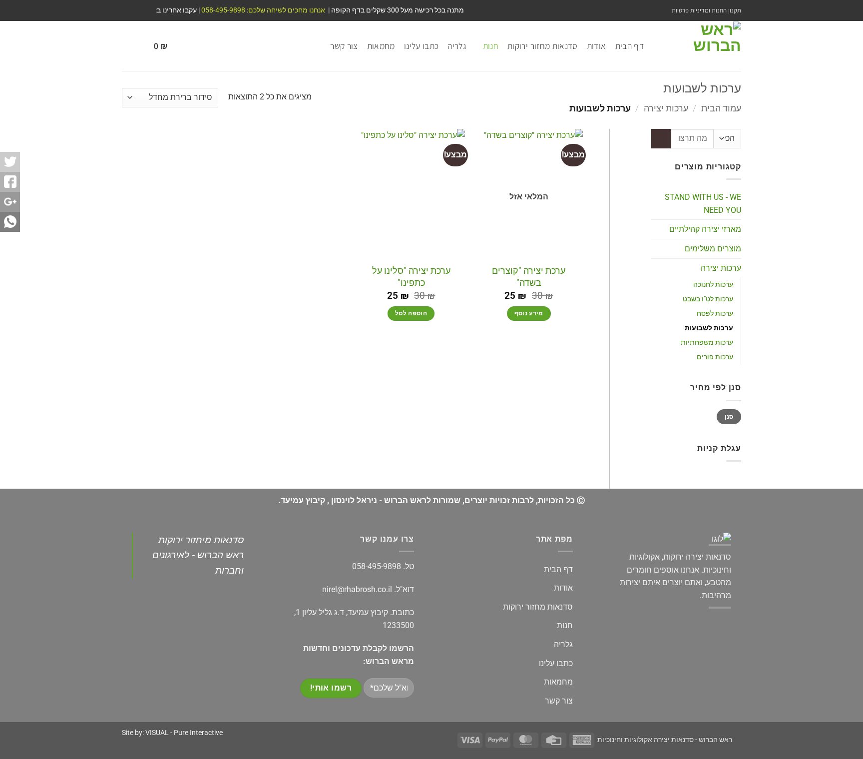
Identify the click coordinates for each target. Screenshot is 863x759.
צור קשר (344, 45)
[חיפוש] (127, 46)
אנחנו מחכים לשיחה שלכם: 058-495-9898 (262, 10)
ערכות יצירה (666, 108)
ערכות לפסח (715, 313)
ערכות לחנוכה (713, 284)
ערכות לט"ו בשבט (708, 299)
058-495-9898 (376, 566)
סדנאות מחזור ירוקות (542, 45)
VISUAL (157, 733)
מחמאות (381, 45)
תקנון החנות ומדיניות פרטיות (706, 10)
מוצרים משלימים (713, 248)
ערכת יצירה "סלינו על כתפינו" (411, 276)
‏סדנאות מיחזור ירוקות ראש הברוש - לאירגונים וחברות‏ (198, 555)
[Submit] (661, 138)
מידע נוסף (528, 313)
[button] (154, 45)
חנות (490, 45)
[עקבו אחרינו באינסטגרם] (136, 10)
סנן (729, 416)
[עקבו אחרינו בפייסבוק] (146, 10)
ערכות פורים (715, 357)
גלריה (456, 45)
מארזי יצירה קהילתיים (705, 229)
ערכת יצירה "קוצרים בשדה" (528, 276)
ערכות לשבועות (709, 328)
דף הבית (629, 45)
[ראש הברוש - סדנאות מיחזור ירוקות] (700, 46)
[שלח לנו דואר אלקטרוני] (127, 10)
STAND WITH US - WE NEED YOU (703, 203)
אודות (596, 45)
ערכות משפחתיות (707, 342)
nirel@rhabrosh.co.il (357, 589)
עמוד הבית (721, 108)
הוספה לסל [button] (411, 313)
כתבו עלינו (421, 45)
